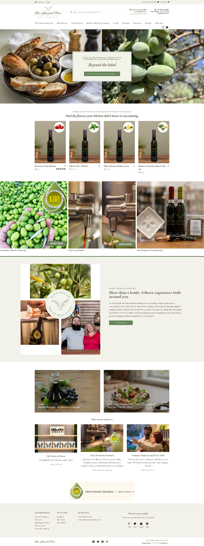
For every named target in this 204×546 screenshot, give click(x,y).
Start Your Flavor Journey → (102, 74)
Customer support (42, 517)
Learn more (121, 323)
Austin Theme (146, 543)
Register (60, 517)
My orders (61, 520)
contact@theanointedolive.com (89, 520)
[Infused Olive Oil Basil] (84, 142)
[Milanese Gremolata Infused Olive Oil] (153, 142)
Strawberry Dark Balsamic (45, 166)
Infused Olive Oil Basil (78, 166)
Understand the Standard (102, 470)
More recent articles (101, 419)
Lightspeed (164, 543)
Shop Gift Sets (56, 464)
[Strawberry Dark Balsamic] (50, 142)
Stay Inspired (102, 25)
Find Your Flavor (148, 470)
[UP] (102, 490)
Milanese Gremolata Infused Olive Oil (152, 167)
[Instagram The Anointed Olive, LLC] (107, 542)
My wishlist (61, 523)
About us (38, 520)
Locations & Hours (85, 517)
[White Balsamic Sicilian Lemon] (119, 142)
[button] (10, 9)
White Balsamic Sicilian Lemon (116, 166)
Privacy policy (40, 526)
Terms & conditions (42, 529)
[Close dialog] (202, 2)
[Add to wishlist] (65, 166)
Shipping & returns (42, 523)
